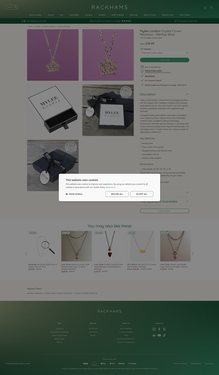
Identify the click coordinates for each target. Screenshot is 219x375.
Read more (110, 187)
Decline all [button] (117, 194)
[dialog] (109, 187)
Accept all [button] (141, 194)
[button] (74, 194)
